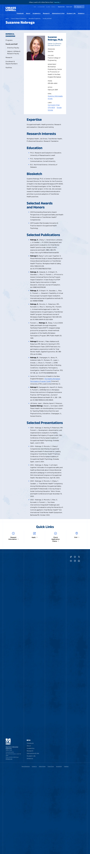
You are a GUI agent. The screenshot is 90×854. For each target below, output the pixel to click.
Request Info (61, 6)
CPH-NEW (51, 107)
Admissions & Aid (58, 13)
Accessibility (59, 766)
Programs (9, 40)
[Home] (11, 9)
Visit (35, 6)
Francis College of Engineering (18, 18)
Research (46, 13)
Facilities (9, 67)
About (28, 13)
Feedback (66, 766)
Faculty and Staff (47, 18)
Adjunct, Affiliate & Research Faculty (13, 52)
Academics (37, 13)
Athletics (81, 13)
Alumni (48, 6)
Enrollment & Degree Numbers (11, 62)
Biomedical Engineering (34, 18)
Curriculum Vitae (54, 105)
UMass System (42, 766)
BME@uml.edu (9, 758)
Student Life (71, 13)
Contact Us (34, 766)
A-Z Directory (41, 6)
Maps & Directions (26, 766)
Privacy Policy (51, 766)
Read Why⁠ (57, 2)
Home (7, 18)
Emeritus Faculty (13, 48)
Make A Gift (69, 6)
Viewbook (20, 13)
